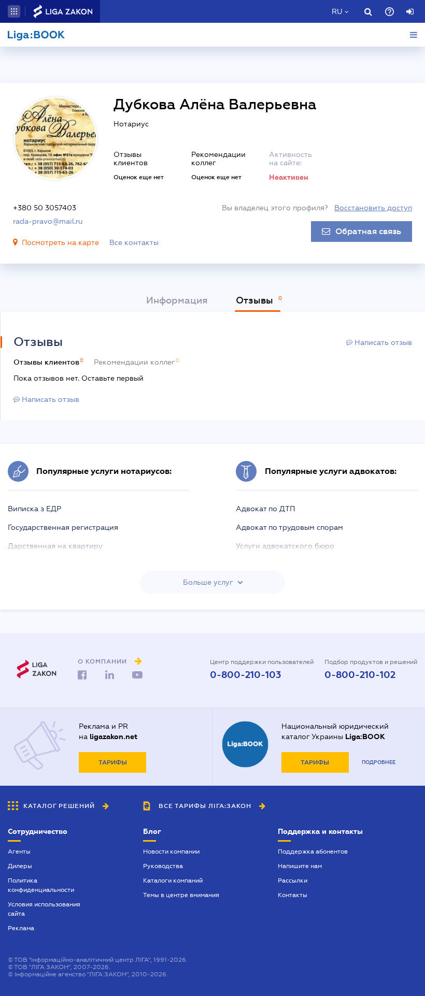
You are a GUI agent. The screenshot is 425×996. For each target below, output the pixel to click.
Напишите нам (300, 866)
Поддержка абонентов (313, 851)
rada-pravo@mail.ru (48, 221)
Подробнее (378, 762)
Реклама (21, 928)
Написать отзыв (382, 342)
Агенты (19, 851)
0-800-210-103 (245, 675)
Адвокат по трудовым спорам (289, 527)
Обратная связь (368, 231)
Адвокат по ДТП (265, 508)
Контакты (292, 895)
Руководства (163, 866)
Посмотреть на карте (60, 242)
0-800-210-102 (359, 675)
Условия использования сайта (44, 909)
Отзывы (256, 300)
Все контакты (134, 242)
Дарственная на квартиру (55, 546)
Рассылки (292, 880)
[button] (14, 11)
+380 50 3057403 (44, 208)
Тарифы (112, 762)
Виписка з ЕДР (34, 508)
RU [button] (337, 11)
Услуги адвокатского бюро (285, 546)
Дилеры (20, 866)
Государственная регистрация (63, 527)
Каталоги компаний (173, 880)
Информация (177, 300)
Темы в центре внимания (181, 895)
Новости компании (171, 851)
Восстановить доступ (373, 208)
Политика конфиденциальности (41, 885)
